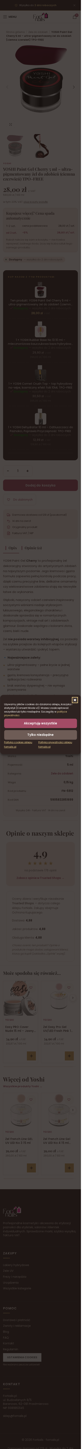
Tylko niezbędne (40, 735)
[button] (75, 700)
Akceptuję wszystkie (40, 723)
